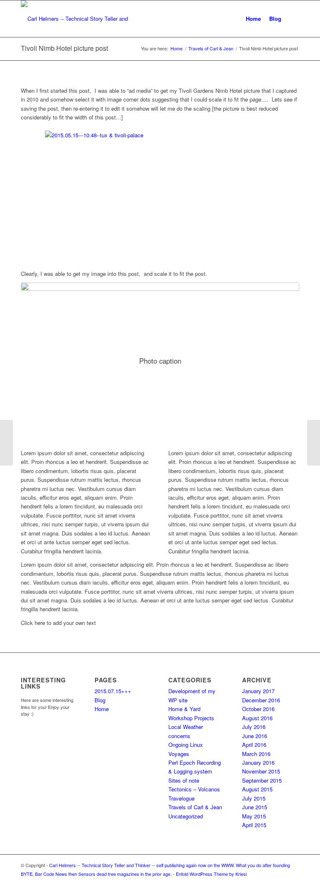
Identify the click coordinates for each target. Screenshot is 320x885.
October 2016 (258, 709)
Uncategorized (185, 816)
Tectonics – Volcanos (194, 789)
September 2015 (262, 780)
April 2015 (254, 825)
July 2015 (253, 798)
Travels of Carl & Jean (195, 807)
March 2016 (256, 754)
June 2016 (254, 736)
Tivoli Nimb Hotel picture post (64, 48)
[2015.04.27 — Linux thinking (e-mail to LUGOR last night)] (6, 443)
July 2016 (253, 727)
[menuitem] (253, 18)
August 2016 (257, 718)
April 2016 (254, 745)
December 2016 (261, 700)
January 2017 (258, 691)
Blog (100, 700)
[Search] (292, 18)
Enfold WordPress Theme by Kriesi (211, 873)
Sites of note (183, 780)
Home (102, 709)
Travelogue (181, 798)
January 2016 (258, 762)
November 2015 (261, 771)
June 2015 (254, 807)
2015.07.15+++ (113, 691)
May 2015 (254, 816)
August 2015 (257, 789)
